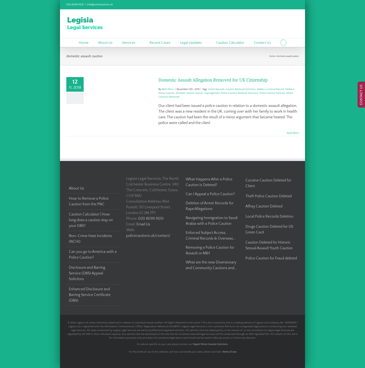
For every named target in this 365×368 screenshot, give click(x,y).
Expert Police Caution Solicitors (210, 344)
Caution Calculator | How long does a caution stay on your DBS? (91, 220)
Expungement (212, 93)
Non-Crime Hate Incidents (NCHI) (90, 239)
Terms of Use (229, 351)
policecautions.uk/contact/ (148, 236)
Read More (293, 133)
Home (272, 56)
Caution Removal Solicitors (241, 89)
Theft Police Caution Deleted (268, 196)
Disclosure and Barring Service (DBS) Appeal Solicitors (87, 273)
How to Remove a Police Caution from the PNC (89, 201)
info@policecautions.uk (100, 4)
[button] (283, 42)
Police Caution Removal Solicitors (239, 93)
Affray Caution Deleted (263, 206)
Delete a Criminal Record (270, 89)
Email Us (143, 224)
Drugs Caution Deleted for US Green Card (269, 229)
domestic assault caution (189, 93)
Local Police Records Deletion (269, 216)
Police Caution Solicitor (272, 93)
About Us (76, 188)
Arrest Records (216, 89)
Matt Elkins (168, 89)
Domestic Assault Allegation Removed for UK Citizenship (213, 80)
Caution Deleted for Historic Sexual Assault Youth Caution (269, 245)
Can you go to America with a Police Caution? (93, 255)
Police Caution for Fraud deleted (271, 258)
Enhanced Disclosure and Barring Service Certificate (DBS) (89, 295)
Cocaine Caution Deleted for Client (268, 183)
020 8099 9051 (75, 4)
